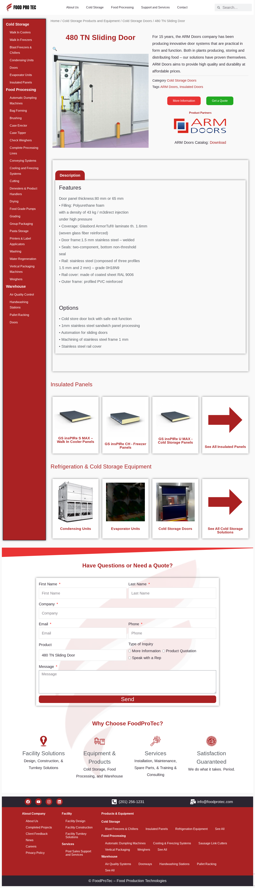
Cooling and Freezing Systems (24, 171)
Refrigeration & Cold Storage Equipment (101, 466)
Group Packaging (21, 223)
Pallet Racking (19, 314)
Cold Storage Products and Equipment (91, 21)
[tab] (70, 175)
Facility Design (75, 821)
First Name (48, 584)
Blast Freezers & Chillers (21, 50)
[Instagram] (49, 801)
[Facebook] (28, 801)
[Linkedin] (59, 801)
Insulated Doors (191, 87)
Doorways (145, 864)
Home (55, 21)
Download (218, 142)
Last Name (138, 584)
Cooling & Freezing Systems (172, 843)
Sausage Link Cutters (212, 843)
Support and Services (155, 7)
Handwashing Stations (19, 304)
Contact (182, 7)
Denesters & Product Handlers (23, 191)
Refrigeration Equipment (191, 828)
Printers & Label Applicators (20, 241)
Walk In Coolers (20, 32)
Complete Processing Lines (24, 150)
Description (70, 175)
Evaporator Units (21, 75)
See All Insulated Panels (225, 447)
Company (47, 604)
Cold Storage (95, 7)
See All (220, 828)
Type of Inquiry (140, 644)
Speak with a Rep (146, 658)
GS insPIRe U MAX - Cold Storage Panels (175, 440)
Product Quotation (181, 651)
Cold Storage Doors (137, 21)
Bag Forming (18, 110)
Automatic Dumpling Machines (23, 100)
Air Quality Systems (118, 864)
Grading (15, 216)
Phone (134, 624)
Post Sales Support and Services (78, 853)
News (29, 840)
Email (44, 624)
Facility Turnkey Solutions (76, 835)
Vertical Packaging (117, 849)
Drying (14, 201)
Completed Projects (39, 827)
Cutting (14, 181)
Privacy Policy (35, 852)
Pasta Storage (19, 231)
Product (45, 645)
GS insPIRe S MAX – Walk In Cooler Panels (75, 440)
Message (47, 667)
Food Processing (122, 7)
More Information (146, 651)
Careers (31, 846)
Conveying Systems (23, 160)
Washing (15, 251)
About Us (72, 7)
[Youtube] (38, 801)
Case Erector (18, 125)
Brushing (16, 118)
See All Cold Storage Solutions (225, 530)
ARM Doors (169, 87)
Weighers (16, 279)
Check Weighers (21, 140)
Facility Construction (79, 827)
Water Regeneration (23, 258)
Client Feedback (37, 833)
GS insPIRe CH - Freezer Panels (125, 445)
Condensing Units (22, 60)
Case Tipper (18, 132)
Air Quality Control (22, 294)
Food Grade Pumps (23, 208)
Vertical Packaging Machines (22, 269)
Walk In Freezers (21, 39)
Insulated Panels (21, 82)
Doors (14, 67)
